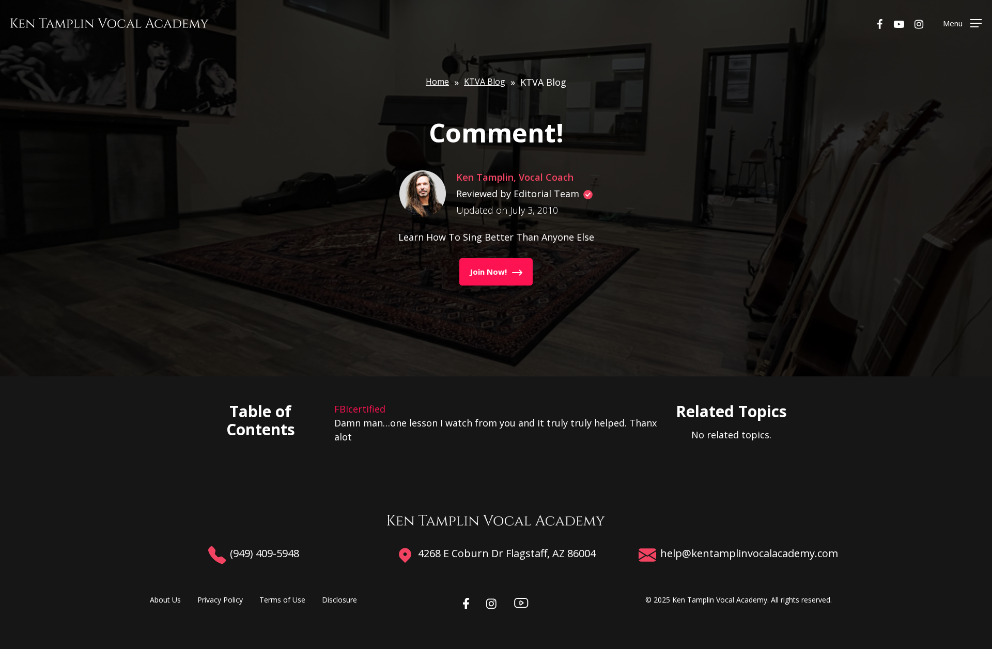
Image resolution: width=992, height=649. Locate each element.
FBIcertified (359, 409)
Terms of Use (282, 600)
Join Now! (488, 271)
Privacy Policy (220, 600)
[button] (962, 23)
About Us (165, 600)
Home (437, 81)
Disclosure (339, 600)
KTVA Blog (484, 81)
